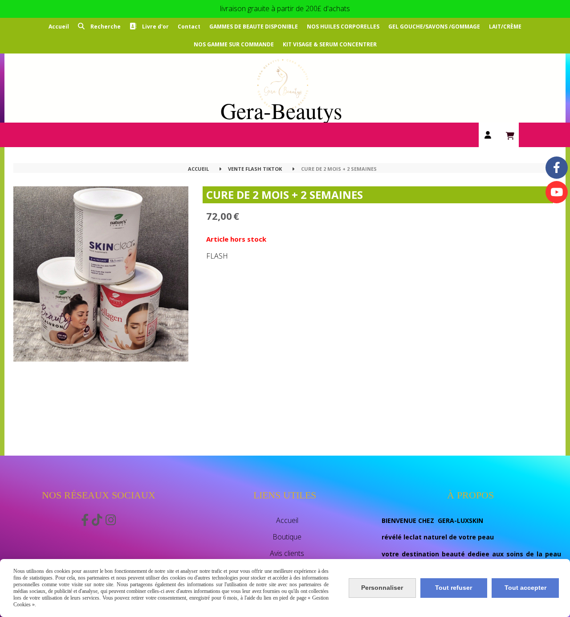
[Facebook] (557, 167)
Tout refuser (453, 587)
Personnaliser (382, 587)
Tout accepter (525, 587)
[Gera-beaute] (557, 192)
